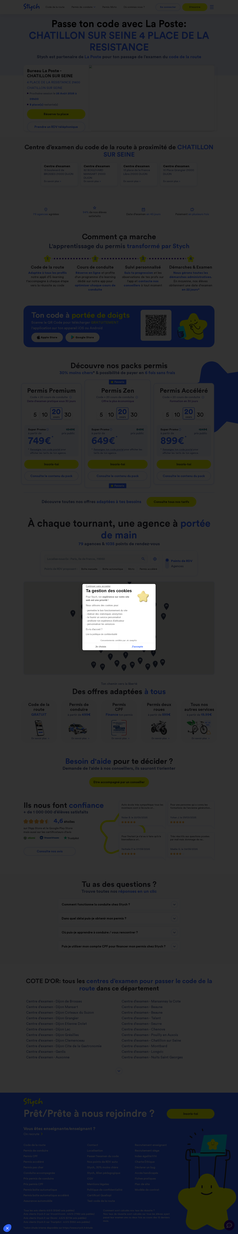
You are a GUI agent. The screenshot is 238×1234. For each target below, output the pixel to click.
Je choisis (100, 646)
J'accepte (137, 646)
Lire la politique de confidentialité (101, 634)
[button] (7, 1228)
